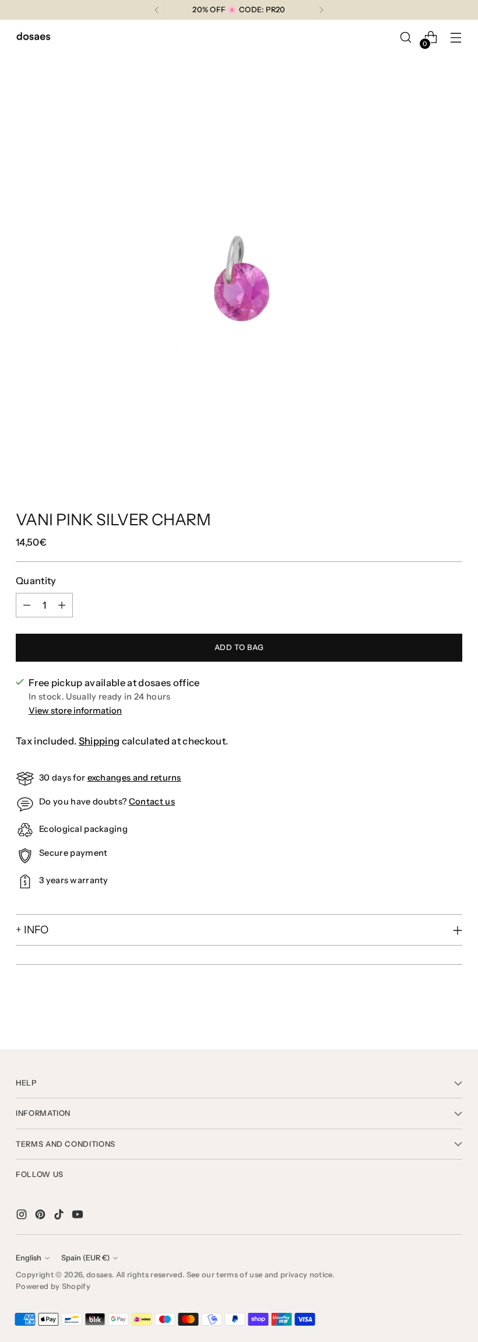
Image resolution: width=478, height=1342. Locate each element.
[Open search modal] (406, 38)
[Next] (321, 10)
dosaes (99, 1274)
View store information (75, 710)
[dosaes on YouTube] (79, 1216)
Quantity (36, 580)
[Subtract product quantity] (26, 605)
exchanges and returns (134, 777)
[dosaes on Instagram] (23, 1216)
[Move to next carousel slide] (452, 1009)
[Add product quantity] (61, 605)
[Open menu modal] (456, 38)
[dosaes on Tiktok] (60, 1216)
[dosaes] (33, 37)
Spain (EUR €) (85, 1257)
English (28, 1257)
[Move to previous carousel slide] (425, 1010)
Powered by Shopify (53, 1286)
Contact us (152, 801)
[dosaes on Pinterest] (41, 1216)
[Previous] (157, 10)
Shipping (99, 741)
